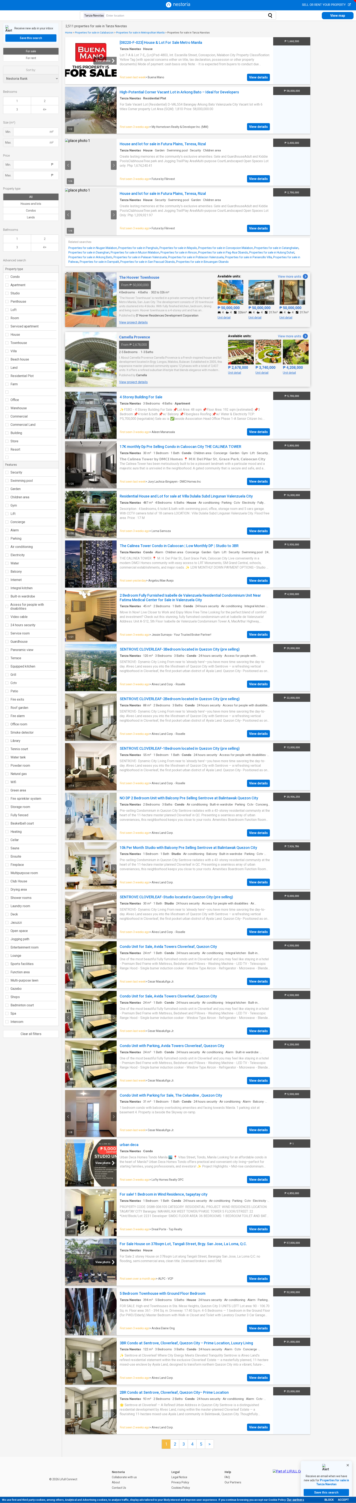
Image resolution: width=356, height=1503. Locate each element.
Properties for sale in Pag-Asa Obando (223, 252)
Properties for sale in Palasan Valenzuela (140, 257)
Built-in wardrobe (23, 596)
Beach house (20, 359)
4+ (44, 109)
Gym (14, 505)
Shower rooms (21, 898)
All (31, 197)
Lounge (16, 956)
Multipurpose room (24, 873)
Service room (20, 633)
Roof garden (19, 708)
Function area (20, 972)
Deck (14, 914)
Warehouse (19, 408)
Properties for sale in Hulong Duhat (271, 252)
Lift (13, 514)
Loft (13, 310)
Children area (20, 497)
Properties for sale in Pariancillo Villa (248, 257)
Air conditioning (22, 547)
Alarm (15, 530)
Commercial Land (23, 425)
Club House (19, 881)
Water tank (18, 757)
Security (16, 472)
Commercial (19, 416)
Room (15, 318)
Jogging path (20, 939)
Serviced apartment (25, 326)
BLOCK (329, 1499)
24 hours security (23, 625)
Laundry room (20, 906)
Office (15, 400)
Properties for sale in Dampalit (99, 261)
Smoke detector (22, 732)
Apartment (18, 285)
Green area (18, 790)
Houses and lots (31, 203)
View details (258, 77)
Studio (15, 293)
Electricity (18, 555)
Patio (14, 691)
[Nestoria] (178, 6)
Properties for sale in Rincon (178, 252)
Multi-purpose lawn (24, 980)
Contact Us (119, 1487)
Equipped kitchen (23, 666)
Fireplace (17, 865)
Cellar (15, 840)
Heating (16, 832)
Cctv (14, 683)
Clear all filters (31, 1034)
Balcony (16, 572)
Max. (8, 142)
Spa (13, 1013)
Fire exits (17, 699)
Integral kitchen (22, 588)
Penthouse (18, 301)
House (15, 335)
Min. (8, 131)
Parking (16, 538)
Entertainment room (25, 947)
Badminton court (22, 1005)
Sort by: (31, 70)
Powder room (20, 766)
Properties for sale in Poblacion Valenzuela (196, 257)
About (116, 1482)
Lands (31, 217)
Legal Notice (179, 1477)
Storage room (20, 807)
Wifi (13, 782)
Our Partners (233, 1482)
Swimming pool (22, 481)
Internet (16, 580)
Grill (13, 675)
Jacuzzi (16, 923)
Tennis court (19, 749)
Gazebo (16, 989)
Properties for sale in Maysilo (178, 248)
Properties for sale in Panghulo (138, 248)
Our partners (295, 1499)
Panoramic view (22, 650)
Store (14, 441)
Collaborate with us (124, 1477)
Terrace (16, 658)
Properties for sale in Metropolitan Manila (140, 32)
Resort (15, 449)
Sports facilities (22, 964)
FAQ (227, 1477)
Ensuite (16, 856)
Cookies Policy (180, 1487)
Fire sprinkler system (26, 799)
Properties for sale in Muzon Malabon (135, 252)
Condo (15, 277)
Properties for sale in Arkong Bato (90, 257)
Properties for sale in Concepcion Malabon (225, 248)
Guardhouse (19, 642)
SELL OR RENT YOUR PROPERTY (324, 5)
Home (68, 32)
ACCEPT (343, 1499)
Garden (16, 489)
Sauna (15, 848)
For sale (31, 51)
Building (16, 433)
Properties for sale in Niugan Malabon (92, 248)
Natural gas (19, 774)
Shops (15, 997)
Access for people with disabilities (27, 606)
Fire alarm (18, 716)
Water (15, 563)
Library (15, 741)
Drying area (19, 889)
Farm (14, 384)
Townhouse (19, 343)
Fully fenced (19, 815)
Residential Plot (22, 376)
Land (14, 368)
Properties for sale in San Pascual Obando (147, 261)
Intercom (17, 1022)
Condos (31, 210)
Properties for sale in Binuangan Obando (202, 261)
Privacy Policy (180, 1482)
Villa (14, 351)
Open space (19, 931)
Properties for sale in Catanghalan (276, 248)
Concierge (18, 522)
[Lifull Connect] (291, 1479)
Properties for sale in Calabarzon (94, 32)
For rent (31, 58)
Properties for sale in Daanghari (88, 252)
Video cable (19, 617)
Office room (19, 724)
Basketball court (22, 823)
